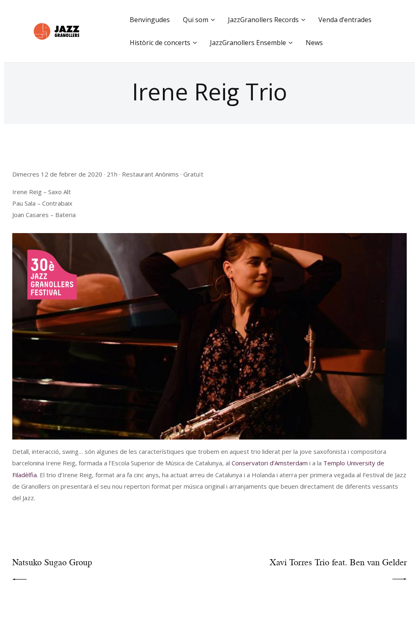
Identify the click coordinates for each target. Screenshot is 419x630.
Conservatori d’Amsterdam (270, 463)
